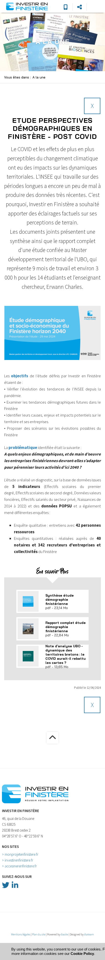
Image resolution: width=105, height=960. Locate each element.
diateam (89, 934)
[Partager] (79, 7)
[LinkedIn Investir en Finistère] (15, 885)
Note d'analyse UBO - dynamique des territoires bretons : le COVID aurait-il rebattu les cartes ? (65, 654)
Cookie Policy (82, 953)
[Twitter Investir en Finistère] (5, 885)
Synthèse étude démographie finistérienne (59, 599)
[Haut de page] (52, 738)
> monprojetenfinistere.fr (20, 854)
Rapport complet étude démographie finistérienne (65, 627)
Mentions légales (20, 934)
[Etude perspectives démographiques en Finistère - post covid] (52, 333)
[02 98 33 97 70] (65, 7)
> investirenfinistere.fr (17, 860)
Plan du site (38, 934)
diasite (64, 934)
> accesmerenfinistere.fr (19, 866)
